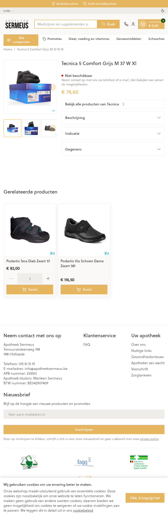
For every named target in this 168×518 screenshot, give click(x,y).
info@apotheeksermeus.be (46, 368)
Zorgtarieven (141, 375)
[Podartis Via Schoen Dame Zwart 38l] (84, 230)
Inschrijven (84, 429)
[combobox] (65, 24)
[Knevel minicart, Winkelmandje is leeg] (143, 24)
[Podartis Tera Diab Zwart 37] (30, 230)
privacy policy (149, 438)
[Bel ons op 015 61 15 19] (126, 24)
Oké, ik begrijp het (145, 497)
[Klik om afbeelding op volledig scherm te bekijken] (30, 87)
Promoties (54, 39)
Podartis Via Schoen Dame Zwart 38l (82, 263)
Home (8, 49)
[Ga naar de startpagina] (17, 24)
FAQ (86, 344)
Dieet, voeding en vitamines (89, 39)
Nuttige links (141, 350)
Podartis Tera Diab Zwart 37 (28, 260)
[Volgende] (52, 87)
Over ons (138, 344)
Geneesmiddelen (128, 39)
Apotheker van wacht (147, 362)
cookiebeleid (83, 510)
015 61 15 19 (27, 363)
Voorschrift (139, 369)
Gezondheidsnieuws (147, 356)
